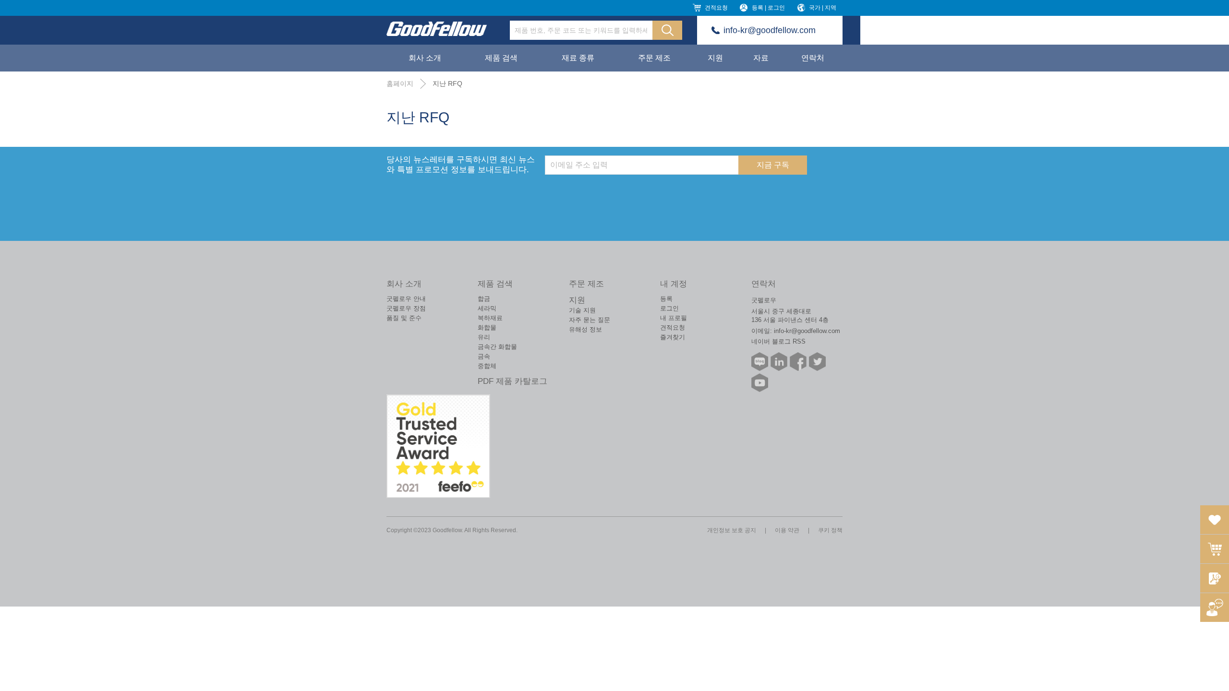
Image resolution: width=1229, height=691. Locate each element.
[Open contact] (1214, 607)
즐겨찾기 (672, 337)
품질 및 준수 (404, 318)
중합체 (487, 365)
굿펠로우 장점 (406, 308)
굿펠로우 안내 (406, 298)
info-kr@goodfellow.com (769, 30)
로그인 (669, 308)
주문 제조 (654, 58)
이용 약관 (787, 530)
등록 (666, 298)
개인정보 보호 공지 (731, 530)
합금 (484, 298)
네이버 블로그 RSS (778, 341)
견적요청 (716, 7)
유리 (484, 337)
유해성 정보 (585, 329)
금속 (484, 356)
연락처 (812, 58)
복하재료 (490, 318)
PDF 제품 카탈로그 (512, 381)
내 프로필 (673, 318)
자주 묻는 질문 (589, 319)
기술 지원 (582, 310)
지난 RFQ (447, 83)
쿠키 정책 (830, 530)
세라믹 (487, 308)
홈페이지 (399, 83)
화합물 (487, 327)
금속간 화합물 (497, 346)
